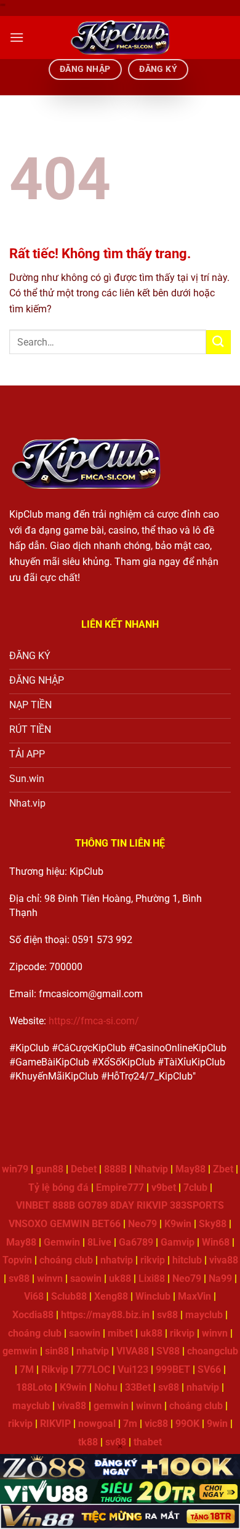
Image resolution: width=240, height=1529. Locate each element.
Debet (84, 1169)
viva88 (223, 1260)
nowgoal (97, 1423)
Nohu (106, 1387)
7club (195, 1187)
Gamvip (177, 1242)
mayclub (204, 1315)
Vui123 (133, 1369)
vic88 (156, 1423)
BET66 (106, 1224)
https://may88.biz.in (105, 1315)
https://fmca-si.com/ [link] (94, 1021)
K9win (177, 1224)
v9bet (163, 1187)
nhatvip (116, 1260)
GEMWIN (69, 1224)
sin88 (57, 1351)
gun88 (49, 1169)
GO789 (93, 1205)
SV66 (209, 1369)
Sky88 (212, 1224)
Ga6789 (136, 1242)
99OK (187, 1423)
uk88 (120, 1278)
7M (27, 1369)
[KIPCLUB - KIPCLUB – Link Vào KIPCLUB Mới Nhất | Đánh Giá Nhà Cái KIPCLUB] (120, 37)
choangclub (212, 1351)
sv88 (19, 1278)
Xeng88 (111, 1296)
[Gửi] (218, 342)
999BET (173, 1369)
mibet (120, 1333)
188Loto (34, 1387)
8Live (99, 1242)
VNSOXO (28, 1224)
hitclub (187, 1260)
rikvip (152, 1260)
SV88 (168, 1351)
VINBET (33, 1205)
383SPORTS (197, 1205)
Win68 (216, 1242)
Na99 (220, 1278)
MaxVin (194, 1296)
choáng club (66, 1260)
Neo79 (142, 1224)
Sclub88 (69, 1296)
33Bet (138, 1387)
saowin (86, 1278)
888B (115, 1169)
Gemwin (62, 1242)
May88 (190, 1169)
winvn (50, 1278)
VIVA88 (132, 1351)
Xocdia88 (33, 1315)
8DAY (122, 1205)
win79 (15, 1169)
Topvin (17, 1260)
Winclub (152, 1296)
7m (130, 1423)
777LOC (93, 1369)
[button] (16, 37)
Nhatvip (151, 1169)
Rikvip (54, 1369)
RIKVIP (152, 1205)
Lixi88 (151, 1278)
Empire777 (120, 1187)
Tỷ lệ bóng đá (58, 1187)
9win (217, 1423)
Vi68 (34, 1296)
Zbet (223, 1169)
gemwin (20, 1351)
